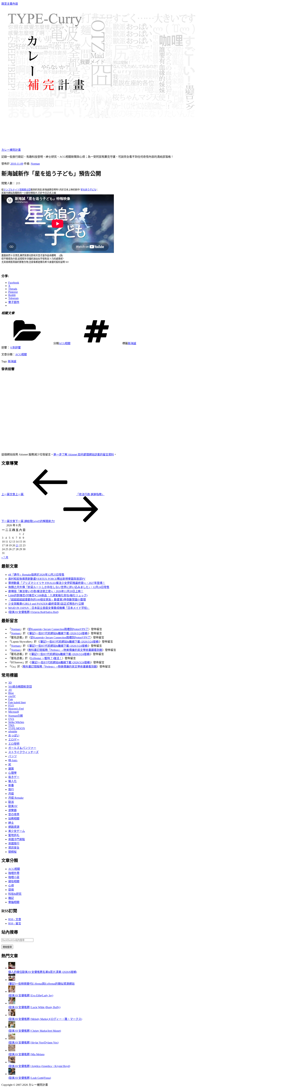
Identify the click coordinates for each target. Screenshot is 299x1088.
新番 (11, 785)
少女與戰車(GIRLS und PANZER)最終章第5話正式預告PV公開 (46, 603)
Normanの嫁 (15, 715)
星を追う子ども (88, 189)
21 (17, 545)
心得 (11, 885)
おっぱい (13, 735)
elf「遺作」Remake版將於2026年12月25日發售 (36, 574)
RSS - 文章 (14, 919)
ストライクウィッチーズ (23, 752)
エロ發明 (13, 743)
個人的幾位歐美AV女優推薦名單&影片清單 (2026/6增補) (42, 971)
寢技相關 (13, 881)
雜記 (11, 898)
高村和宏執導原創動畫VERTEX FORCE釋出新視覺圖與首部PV (46, 578)
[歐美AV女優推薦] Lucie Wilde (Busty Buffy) (34, 1007)
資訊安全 (13, 847)
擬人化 (12, 781)
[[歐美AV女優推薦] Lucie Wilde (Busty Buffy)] (11, 1003)
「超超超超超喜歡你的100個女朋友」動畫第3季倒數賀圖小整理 (47, 599)
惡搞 (11, 889)
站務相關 (13, 818)
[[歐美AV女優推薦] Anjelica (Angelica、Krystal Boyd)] (11, 1062)
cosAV (12, 696)
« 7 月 (4, 557)
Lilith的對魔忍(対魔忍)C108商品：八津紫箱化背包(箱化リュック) (47, 595)
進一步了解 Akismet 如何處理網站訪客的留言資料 (83, 454)
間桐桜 (12, 851)
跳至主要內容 (9, 3)
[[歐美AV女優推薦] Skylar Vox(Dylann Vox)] (11, 1038)
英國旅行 (13, 843)
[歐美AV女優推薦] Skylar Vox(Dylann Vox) (33, 1042)
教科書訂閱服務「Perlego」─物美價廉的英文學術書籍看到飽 (65, 649)
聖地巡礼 (13, 835)
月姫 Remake (16, 797)
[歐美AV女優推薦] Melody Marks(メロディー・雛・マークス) (45, 1019)
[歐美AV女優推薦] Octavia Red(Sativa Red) (33, 612)
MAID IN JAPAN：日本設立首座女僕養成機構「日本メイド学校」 (49, 607)
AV (10, 689)
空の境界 (13, 814)
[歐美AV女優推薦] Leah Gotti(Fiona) (29, 1077)
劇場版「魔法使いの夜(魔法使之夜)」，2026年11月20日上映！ (45, 591)
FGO (11, 705)
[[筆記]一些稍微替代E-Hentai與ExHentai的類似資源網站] (11, 979)
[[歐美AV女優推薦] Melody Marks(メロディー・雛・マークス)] (11, 1015)
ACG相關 (64, 343)
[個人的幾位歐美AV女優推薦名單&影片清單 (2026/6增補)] (11, 967)
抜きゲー (13, 777)
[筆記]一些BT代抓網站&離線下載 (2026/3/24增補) (58, 633)
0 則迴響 (15, 347)
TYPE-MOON (16, 728)
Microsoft (13, 711)
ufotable (12, 731)
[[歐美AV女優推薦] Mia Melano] (11, 1050)
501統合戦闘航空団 (20, 686)
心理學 (12, 772)
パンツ (12, 756)
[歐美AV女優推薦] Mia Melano (26, 1054)
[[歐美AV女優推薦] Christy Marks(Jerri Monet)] (11, 1026)
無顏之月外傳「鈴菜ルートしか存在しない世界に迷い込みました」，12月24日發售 (58, 587)
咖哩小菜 (13, 877)
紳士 (11, 822)
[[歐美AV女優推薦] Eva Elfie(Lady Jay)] (11, 991)
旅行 (11, 789)
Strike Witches (16, 722)
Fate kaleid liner (17, 702)
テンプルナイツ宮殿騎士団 (17, 189)
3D (10, 682)
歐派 (11, 801)
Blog (11, 693)
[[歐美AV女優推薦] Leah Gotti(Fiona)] (11, 1073)
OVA (11, 719)
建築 (11, 768)
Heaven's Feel (16, 708)
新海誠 (132, 343)
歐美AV (13, 806)
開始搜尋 (7, 947)
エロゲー (13, 739)
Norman (35, 163)
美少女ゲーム (16, 831)
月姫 (11, 793)
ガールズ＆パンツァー (22, 747)
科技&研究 (14, 893)
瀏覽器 (12, 810)
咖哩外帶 (13, 873)
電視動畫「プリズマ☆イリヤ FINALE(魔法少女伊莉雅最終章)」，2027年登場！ (56, 582)
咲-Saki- (13, 760)
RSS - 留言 (14, 923)
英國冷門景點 (16, 839)
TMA (11, 725)
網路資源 (13, 826)
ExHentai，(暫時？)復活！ (46, 658)
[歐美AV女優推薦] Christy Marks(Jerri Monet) (34, 1030)
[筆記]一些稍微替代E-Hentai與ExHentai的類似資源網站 (41, 983)
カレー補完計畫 (11, 149)
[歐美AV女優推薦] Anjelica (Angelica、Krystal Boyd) (39, 1066)
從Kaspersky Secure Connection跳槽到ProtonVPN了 (58, 629)
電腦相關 (13, 902)
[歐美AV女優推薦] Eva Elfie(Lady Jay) (30, 995)
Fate (10, 699)
